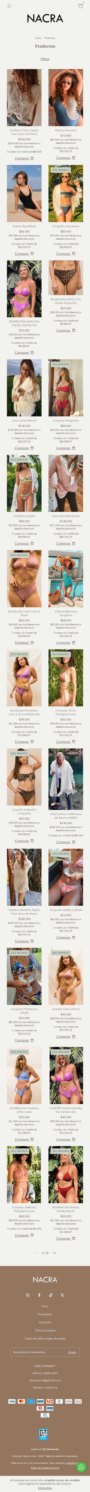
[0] (80, 7)
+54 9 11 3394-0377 (45, 1373)
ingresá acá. (72, 1463)
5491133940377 (45, 1366)
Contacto (45, 1322)
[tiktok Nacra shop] (51, 1295)
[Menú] (10, 6)
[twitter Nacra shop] (62, 1295)
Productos (45, 1314)
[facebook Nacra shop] (39, 1295)
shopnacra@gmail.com (45, 1380)
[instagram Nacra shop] (28, 1295)
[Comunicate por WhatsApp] (81, 1467)
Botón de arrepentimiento (45, 1467)
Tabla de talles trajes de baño (45, 1338)
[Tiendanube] (45, 1450)
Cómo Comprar (45, 1330)
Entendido (45, 1488)
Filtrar (45, 59)
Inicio (38, 38)
